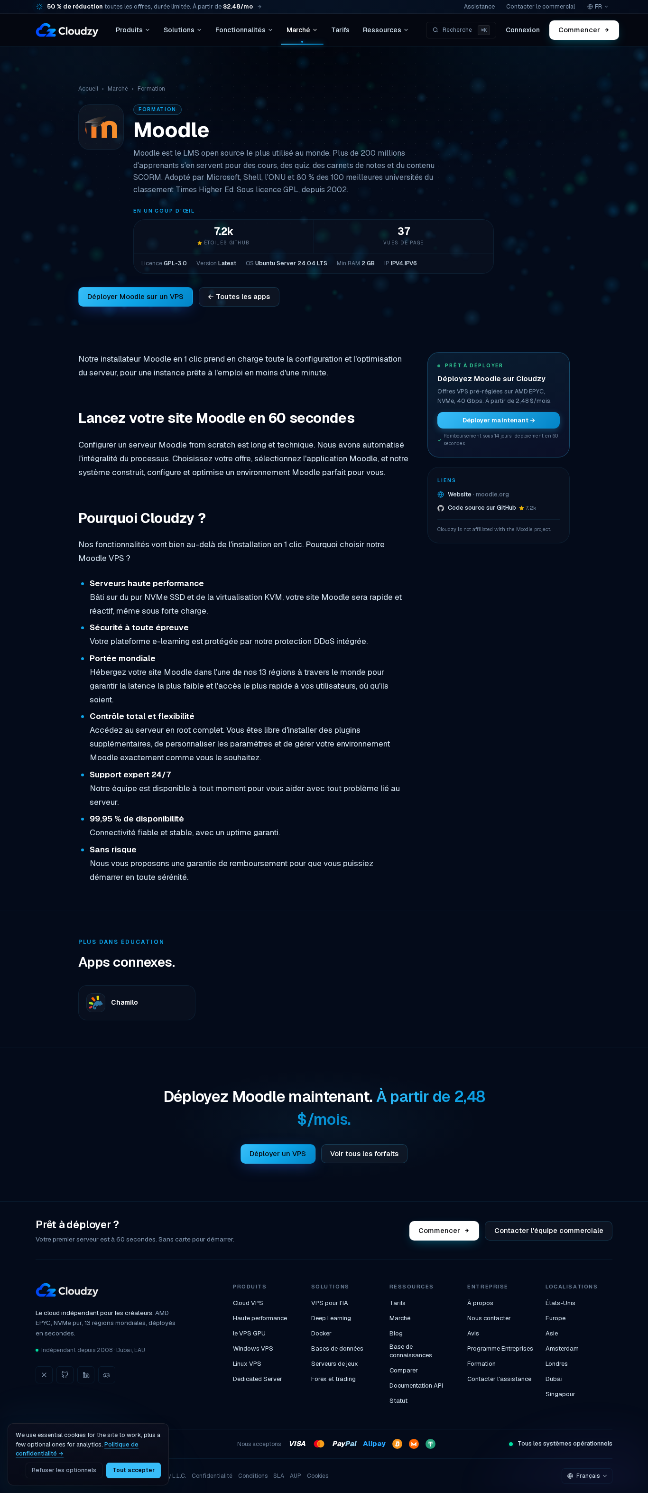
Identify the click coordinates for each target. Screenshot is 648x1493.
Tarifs (340, 30)
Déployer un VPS (278, 1153)
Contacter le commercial (540, 6)
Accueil (88, 89)
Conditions (253, 1476)
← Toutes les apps (239, 296)
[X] (44, 1374)
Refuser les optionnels (64, 1470)
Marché (298, 30)
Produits (129, 30)
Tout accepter (133, 1470)
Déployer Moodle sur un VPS (135, 296)
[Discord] (106, 1374)
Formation (151, 89)
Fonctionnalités (240, 30)
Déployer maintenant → (499, 420)
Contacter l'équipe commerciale (548, 1230)
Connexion (523, 30)
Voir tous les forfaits (364, 1153)
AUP (295, 1476)
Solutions (179, 30)
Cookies (317, 1476)
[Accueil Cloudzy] (67, 30)
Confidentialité (212, 1476)
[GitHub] (65, 1374)
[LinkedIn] (85, 1374)
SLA (278, 1476)
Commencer (579, 29)
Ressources (382, 30)
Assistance (479, 6)
